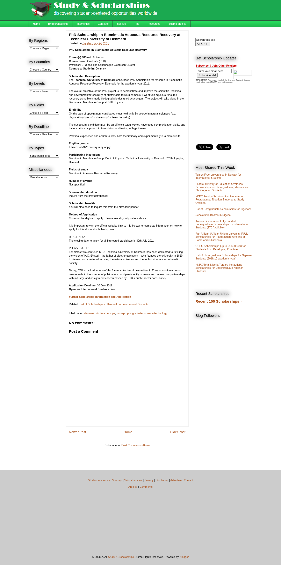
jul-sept (121, 313)
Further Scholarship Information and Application (100, 296)
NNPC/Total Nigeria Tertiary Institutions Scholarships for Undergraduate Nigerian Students (219, 268)
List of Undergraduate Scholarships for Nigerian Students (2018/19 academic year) (223, 257)
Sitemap (117, 480)
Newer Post (77, 432)
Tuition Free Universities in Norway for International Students (218, 176)
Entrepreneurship (58, 23)
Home (36, 23)
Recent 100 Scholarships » (218, 301)
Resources (153, 23)
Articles (132, 486)
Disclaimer (162, 480)
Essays (121, 23)
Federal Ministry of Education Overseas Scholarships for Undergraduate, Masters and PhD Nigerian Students (222, 187)
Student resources (99, 480)
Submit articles (177, 23)
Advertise (176, 480)
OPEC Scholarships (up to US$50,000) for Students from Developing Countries (220, 247)
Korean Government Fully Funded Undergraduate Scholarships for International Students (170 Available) (221, 224)
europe (111, 313)
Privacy (148, 480)
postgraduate (135, 313)
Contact (188, 480)
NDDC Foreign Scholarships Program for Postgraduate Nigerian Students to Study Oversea (219, 199)
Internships (83, 23)
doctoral (101, 313)
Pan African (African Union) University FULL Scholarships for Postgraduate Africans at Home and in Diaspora (221, 237)
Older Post (177, 432)
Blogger (184, 556)
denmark (89, 313)
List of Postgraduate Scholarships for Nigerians (223, 209)
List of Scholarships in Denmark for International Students (114, 304)
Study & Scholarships (121, 556)
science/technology (155, 313)
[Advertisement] (45, 250)
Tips (136, 23)
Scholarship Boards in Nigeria (213, 215)
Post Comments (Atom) (135, 445)
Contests (103, 23)
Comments (146, 486)
